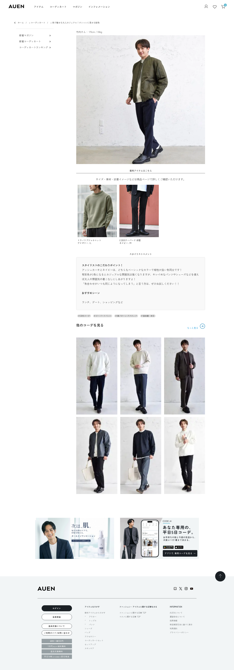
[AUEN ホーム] (16, 7)
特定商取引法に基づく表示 (181, 624)
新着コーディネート (30, 41)
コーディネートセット (94, 640)
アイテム (39, 6)
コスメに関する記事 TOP (129, 616)
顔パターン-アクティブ (127, 316)
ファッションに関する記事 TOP (132, 612)
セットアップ (90, 644)
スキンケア (89, 648)
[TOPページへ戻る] (220, 576)
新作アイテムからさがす (95, 612)
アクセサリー (90, 636)
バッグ (87, 632)
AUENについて (176, 612)
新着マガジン (26, 35)
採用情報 (173, 620)
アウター (92, 616)
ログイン (57, 608)
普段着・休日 (148, 316)
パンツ (92, 624)
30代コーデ (85, 316)
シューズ (88, 628)
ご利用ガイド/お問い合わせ (57, 632)
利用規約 (173, 628)
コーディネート (58, 6)
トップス (92, 620)
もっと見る (193, 327)
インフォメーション (99, 6)
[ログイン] (206, 6)
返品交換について (56, 626)
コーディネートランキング (33, 47)
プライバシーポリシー (179, 632)
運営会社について (177, 616)
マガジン (77, 6)
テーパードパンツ (103, 316)
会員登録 (57, 617)
